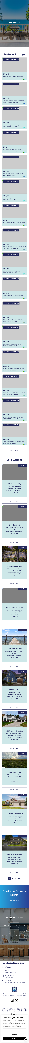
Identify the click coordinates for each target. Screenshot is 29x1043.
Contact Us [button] (14, 951)
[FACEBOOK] (3, 1009)
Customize (14, 1034)
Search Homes (14, 451)
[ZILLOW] (25, 1009)
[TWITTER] (14, 1009)
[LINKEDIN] (11, 1009)
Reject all (14, 1030)
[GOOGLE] (21, 1009)
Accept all (14, 1038)
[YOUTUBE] (18, 1009)
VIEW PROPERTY (14, 501)
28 (19, 878)
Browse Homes (14, 901)
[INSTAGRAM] (7, 1009)
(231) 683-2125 (9, 977)
